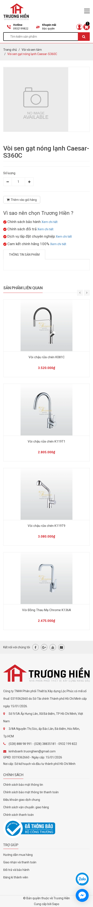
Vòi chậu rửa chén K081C (47, 357)
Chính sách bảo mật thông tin (23, 784)
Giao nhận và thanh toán (19, 862)
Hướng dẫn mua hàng (18, 854)
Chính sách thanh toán (18, 814)
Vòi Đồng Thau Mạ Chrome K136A (46, 610)
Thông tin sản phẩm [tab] (24, 254)
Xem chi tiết (50, 222)
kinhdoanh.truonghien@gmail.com (32, 751)
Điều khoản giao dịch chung (21, 799)
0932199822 (20, 28)
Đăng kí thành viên (15, 877)
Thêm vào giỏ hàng (24, 199)
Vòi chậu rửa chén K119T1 (46, 441)
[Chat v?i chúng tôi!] (82, 895)
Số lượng (9, 173)
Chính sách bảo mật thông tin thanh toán (31, 792)
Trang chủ (10, 49)
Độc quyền (48, 28)
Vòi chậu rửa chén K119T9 (46, 526)
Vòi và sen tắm (32, 49)
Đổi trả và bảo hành (16, 870)
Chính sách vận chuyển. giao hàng (26, 807)
